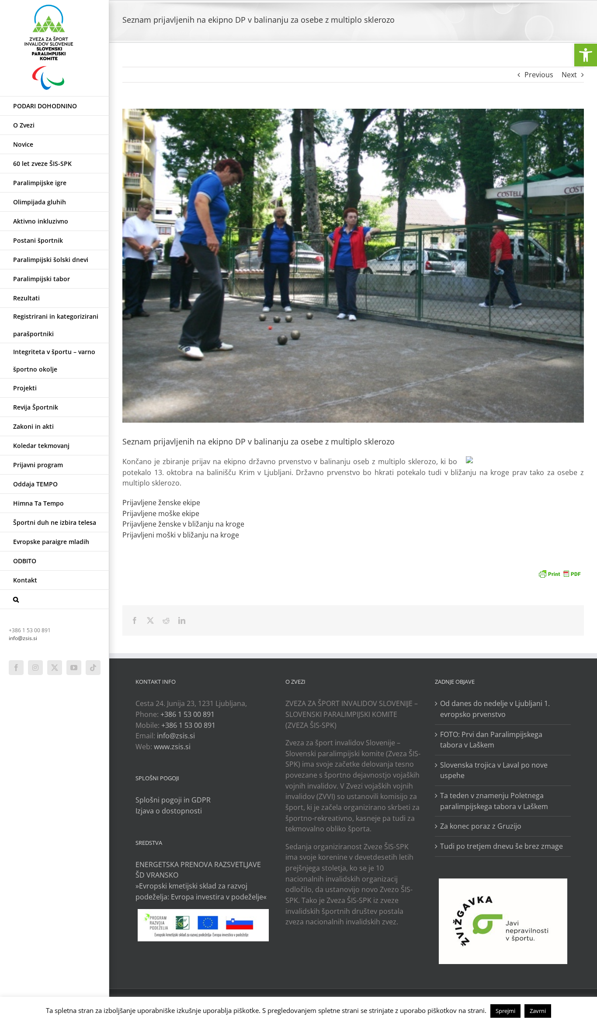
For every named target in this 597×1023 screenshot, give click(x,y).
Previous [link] (538, 74)
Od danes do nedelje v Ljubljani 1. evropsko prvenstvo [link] (495, 709)
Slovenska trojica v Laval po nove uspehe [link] (494, 770)
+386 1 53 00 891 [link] (187, 714)
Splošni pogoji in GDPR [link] (173, 800)
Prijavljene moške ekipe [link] (160, 513)
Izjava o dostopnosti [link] (168, 811)
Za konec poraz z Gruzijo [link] (480, 826)
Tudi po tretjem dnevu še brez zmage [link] (501, 846)
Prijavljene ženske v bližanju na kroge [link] (183, 524)
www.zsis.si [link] (172, 746)
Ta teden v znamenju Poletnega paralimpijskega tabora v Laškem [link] (494, 801)
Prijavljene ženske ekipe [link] (161, 502)
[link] (585, 55)
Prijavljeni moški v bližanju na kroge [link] (180, 535)
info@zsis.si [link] (23, 638)
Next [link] (569, 74)
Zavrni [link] (538, 1011)
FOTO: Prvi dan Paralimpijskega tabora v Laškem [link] (491, 740)
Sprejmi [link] (505, 1011)
